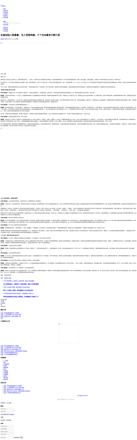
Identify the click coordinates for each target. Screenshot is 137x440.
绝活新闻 (5, 29)
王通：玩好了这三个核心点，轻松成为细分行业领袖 (14, 351)
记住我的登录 (5, 414)
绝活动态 (5, 12)
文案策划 (5, 371)
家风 (4, 369)
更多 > (2, 318)
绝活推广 (5, 15)
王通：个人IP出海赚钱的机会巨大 (9, 354)
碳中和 (5, 376)
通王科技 (5, 379)
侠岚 (4, 362)
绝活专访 (5, 10)
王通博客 (5, 374)
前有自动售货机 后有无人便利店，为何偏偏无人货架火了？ (21, 296)
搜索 (4, 21)
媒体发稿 (5, 17)
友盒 (5, 278)
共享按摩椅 (6, 364)
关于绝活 (5, 14)
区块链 (5, 365)
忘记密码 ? (11, 414)
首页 (4, 8)
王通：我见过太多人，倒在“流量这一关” (11, 316)
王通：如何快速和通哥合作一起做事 (10, 313)
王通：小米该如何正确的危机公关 (9, 352)
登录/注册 (5, 24)
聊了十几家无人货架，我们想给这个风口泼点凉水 (18, 290)
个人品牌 (5, 360)
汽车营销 (5, 372)
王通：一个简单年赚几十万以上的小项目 (11, 314)
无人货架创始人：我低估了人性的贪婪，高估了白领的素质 (21, 284)
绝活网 (2, 299)
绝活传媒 (5, 377)
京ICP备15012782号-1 (83, 395)
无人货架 (9, 278)
